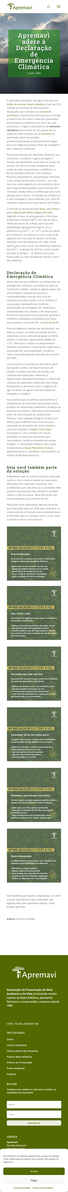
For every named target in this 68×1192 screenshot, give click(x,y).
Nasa (42, 208)
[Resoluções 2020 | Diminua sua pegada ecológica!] (34, 822)
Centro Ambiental (17, 1045)
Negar (34, 1180)
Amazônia (46, 133)
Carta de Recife (50, 322)
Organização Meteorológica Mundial (32, 212)
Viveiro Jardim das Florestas (22, 1050)
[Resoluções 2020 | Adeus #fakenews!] (34, 882)
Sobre (10, 1039)
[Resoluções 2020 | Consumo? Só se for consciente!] (34, 761)
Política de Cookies (22, 1187)
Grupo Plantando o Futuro (38, 447)
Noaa (55, 208)
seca (51, 130)
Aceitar (34, 1171)
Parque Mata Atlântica (19, 1056)
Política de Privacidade (42, 1187)
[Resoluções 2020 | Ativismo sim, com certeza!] (34, 700)
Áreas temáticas (16, 1068)
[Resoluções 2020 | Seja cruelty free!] (34, 640)
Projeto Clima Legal (40, 429)
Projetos (11, 1074)
